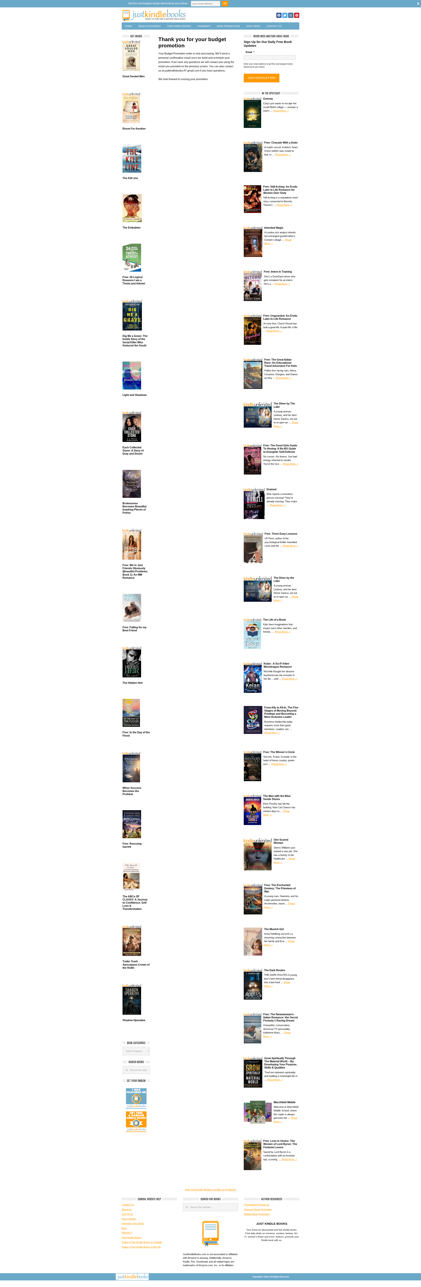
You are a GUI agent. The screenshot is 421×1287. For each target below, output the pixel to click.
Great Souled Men (134, 76)
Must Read (253, 26)
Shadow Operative (134, 1020)
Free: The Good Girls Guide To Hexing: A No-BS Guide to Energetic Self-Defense (280, 448)
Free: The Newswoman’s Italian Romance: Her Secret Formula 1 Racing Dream (280, 1017)
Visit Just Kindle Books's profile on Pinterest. (210, 1189)
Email (250, 52)
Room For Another (134, 128)
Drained (271, 489)
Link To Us (127, 1214)
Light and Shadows (135, 395)
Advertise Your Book (133, 1223)
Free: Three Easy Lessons (281, 533)
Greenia (268, 98)
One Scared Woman (281, 841)
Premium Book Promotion (258, 1209)
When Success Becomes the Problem (132, 791)
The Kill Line (130, 178)
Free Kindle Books (179, 26)
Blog (124, 1228)
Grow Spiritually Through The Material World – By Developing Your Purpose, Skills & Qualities (280, 1063)
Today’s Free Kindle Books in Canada (142, 1242)
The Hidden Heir (133, 682)
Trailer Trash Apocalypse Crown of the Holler (136, 964)
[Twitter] (284, 15)
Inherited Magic (273, 227)
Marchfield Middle (285, 1102)
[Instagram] (290, 15)
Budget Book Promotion (257, 1214)
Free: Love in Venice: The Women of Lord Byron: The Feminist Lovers (280, 1144)
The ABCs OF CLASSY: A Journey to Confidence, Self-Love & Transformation (135, 903)
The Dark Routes (274, 970)
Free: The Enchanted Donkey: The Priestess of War (280, 888)
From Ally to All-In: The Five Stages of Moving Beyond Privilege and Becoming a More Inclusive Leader (281, 712)
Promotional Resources (256, 1204)
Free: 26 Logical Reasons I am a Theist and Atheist (134, 280)
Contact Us (274, 26)
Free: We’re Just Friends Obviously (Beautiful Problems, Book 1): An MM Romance (135, 571)
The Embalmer (132, 227)
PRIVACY (127, 1232)
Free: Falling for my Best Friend (135, 629)
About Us (127, 1209)
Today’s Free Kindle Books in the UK (141, 1247)
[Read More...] (280, 110)
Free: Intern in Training (278, 271)
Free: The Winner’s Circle (279, 752)
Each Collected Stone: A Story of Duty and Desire (133, 450)
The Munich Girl (274, 929)
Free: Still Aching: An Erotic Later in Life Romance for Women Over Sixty (280, 189)
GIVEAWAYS (203, 26)
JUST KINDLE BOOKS (180, 15)
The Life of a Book (274, 619)
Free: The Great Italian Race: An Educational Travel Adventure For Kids (280, 362)
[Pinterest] (296, 15)
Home (128, 26)
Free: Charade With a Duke (281, 142)
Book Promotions (228, 26)
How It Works (129, 1218)
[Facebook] (279, 15)
